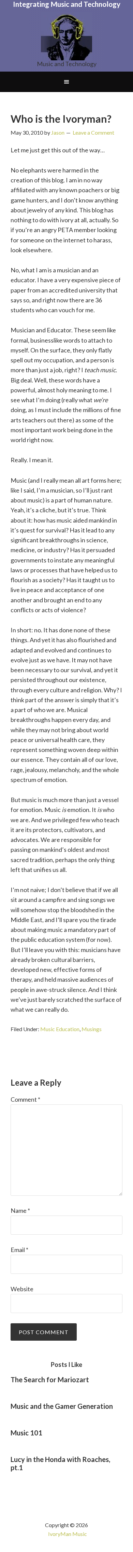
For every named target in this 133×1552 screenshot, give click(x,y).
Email (19, 1249)
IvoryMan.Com (66, 36)
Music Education (59, 1029)
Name (20, 1210)
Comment (25, 1099)
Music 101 (26, 1433)
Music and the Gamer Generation (62, 1406)
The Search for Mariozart (50, 1379)
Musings (92, 1029)
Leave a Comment (93, 132)
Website (22, 1289)
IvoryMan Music (67, 1534)
